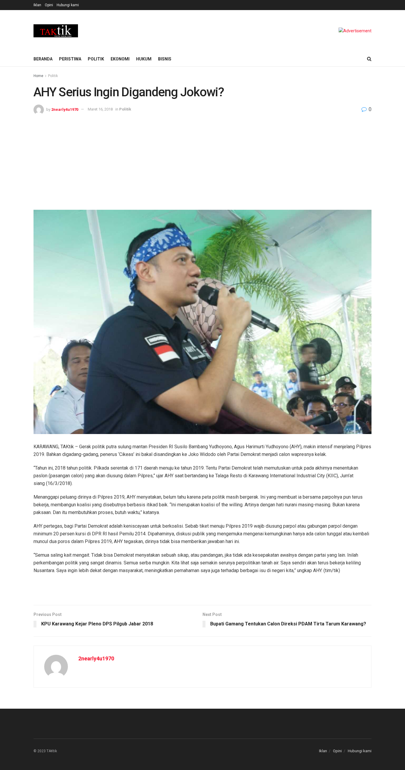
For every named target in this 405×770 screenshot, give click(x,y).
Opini (49, 5)
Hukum (144, 59)
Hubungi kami (68, 5)
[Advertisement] (202, 159)
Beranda (43, 59)
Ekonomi (120, 59)
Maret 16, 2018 (100, 109)
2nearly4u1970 (64, 109)
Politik (96, 59)
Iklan (37, 5)
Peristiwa (70, 59)
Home (38, 76)
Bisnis (164, 59)
